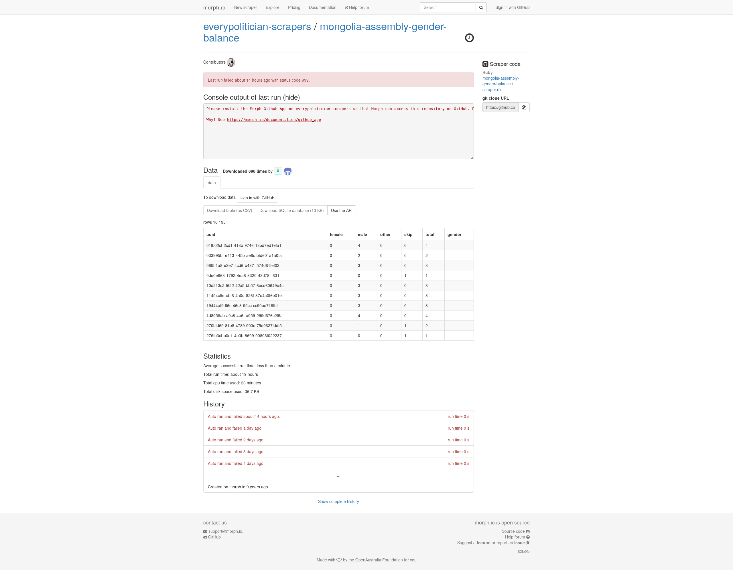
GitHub (214, 537)
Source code (513, 531)
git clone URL (495, 98)
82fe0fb (524, 551)
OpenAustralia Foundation (379, 560)
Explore (272, 7)
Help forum (358, 7)
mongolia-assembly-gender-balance (325, 31)
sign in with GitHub (257, 198)
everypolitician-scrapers (257, 25)
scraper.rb (491, 89)
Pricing (294, 7)
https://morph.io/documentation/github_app (274, 119)
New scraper (245, 7)
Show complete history (338, 501)
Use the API (341, 210)
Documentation (322, 7)
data (212, 182)
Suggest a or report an (491, 542)
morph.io (214, 7)
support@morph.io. (225, 531)
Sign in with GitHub (512, 7)
